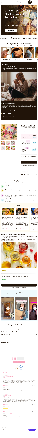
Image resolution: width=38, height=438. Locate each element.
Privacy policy (24, 435)
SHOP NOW (11, 30)
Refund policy (19, 435)
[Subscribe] (18, 430)
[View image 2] (8, 143)
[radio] (29, 136)
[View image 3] (13, 143)
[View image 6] (13, 148)
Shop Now (30, 2)
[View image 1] (3, 143)
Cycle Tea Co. (15, 435)
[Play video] (8, 308)
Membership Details (34, 132)
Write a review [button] (19, 361)
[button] (2, 2)
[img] (5, 375)
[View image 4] (3, 148)
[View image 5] (8, 148)
